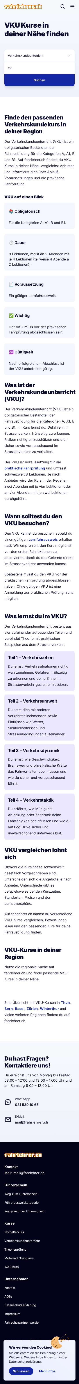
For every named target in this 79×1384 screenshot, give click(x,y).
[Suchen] (63, 6)
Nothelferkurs (14, 1232)
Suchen (39, 80)
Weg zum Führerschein (20, 1194)
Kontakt (9, 1288)
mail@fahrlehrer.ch (28, 1173)
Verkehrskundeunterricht (22, 1241)
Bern (8, 1008)
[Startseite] (23, 6)
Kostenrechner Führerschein (24, 1211)
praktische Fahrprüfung (24, 468)
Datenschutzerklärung (20, 1305)
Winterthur (50, 1008)
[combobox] (39, 56)
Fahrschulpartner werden (22, 1322)
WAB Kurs (11, 1267)
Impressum (12, 1314)
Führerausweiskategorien (22, 1202)
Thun (65, 1002)
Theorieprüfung (15, 1249)
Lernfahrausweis (43, 539)
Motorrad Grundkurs (19, 1258)
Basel (19, 1008)
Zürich (32, 1008)
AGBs (8, 1296)
